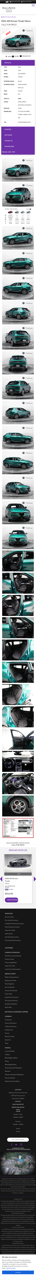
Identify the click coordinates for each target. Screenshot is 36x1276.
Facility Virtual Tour (10, 1026)
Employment (9, 1030)
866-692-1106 (20, 1107)
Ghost (7, 1061)
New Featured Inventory (12, 927)
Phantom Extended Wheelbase (14, 1074)
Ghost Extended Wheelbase (13, 1068)
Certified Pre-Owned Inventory (14, 923)
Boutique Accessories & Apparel (16, 1012)
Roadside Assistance (11, 1004)
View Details (12, 900)
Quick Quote (9, 933)
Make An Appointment (12, 977)
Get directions (18, 1139)
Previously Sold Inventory (13, 940)
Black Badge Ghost (10, 1064)
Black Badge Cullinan (11, 1058)
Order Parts (8, 994)
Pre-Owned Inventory (11, 920)
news (6, 1043)
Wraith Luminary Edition (12, 1081)
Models (8, 1048)
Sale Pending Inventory (12, 937)
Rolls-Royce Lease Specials (13, 956)
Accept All (18, 1272)
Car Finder (9, 948)
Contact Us (8, 1020)
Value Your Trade (10, 930)
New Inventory (9, 917)
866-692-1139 (20, 1104)
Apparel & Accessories (11, 997)
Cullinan (7, 1054)
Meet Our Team (9, 1036)
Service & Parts (10, 974)
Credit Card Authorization (13, 969)
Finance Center (9, 959)
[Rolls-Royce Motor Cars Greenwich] (9, 8)
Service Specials (10, 987)
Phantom (7, 1071)
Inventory (9, 913)
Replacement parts (10, 980)
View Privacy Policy (11, 1268)
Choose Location (18, 1148)
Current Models (9, 1051)
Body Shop (8, 1007)
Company (8, 1016)
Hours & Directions (10, 1023)
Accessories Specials (11, 990)
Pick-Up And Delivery (11, 1000)
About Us (8, 1040)
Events (7, 1033)
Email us (18, 1109)
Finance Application (11, 962)
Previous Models (10, 1078)
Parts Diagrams (9, 984)
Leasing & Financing (12, 952)
